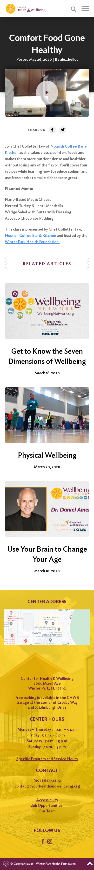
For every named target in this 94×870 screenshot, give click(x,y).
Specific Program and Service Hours (47, 759)
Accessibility (47, 800)
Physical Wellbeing (47, 455)
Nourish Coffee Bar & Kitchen (31, 235)
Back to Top (90, 864)
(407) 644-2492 (47, 780)
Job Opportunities (47, 805)
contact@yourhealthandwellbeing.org (47, 786)
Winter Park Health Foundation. (32, 242)
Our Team (47, 811)
